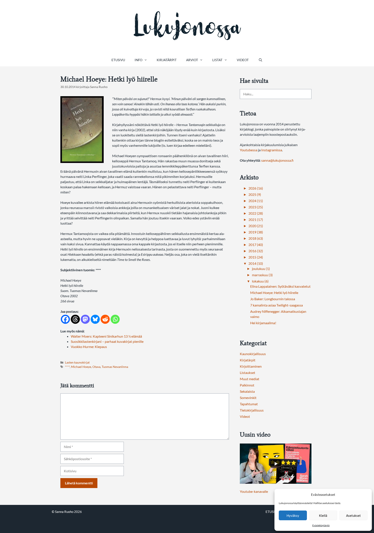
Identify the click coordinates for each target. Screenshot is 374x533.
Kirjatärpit (167, 60)
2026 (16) (255, 188)
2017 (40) (255, 245)
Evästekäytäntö (321, 525)
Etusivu (118, 60)
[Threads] (75, 319)
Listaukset (247, 372)
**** (67, 367)
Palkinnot (247, 385)
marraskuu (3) (262, 275)
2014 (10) (255, 263)
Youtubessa (249, 150)
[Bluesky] (95, 319)
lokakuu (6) (260, 281)
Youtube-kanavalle (254, 491)
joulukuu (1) (261, 268)
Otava (96, 367)
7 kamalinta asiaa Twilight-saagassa (276, 305)
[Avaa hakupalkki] (260, 59)
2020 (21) (255, 226)
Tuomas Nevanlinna (115, 367)
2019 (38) (255, 232)
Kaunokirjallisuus (253, 354)
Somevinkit (248, 398)
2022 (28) (255, 213)
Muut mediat (249, 379)
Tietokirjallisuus (252, 410)
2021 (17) (255, 219)
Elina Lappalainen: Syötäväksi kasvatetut (280, 286)
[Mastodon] (85, 319)
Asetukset (353, 515)
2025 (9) (254, 194)
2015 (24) (255, 257)
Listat (217, 60)
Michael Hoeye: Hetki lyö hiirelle (274, 292)
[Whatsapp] (115, 319)
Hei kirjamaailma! (263, 323)
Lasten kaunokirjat (77, 362)
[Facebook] (65, 319)
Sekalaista (247, 391)
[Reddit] (105, 319)
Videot (243, 60)
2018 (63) (255, 238)
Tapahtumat (249, 404)
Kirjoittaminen (251, 366)
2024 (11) (255, 201)
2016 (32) (255, 251)
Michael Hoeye (81, 367)
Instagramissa (271, 150)
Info (138, 60)
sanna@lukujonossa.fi (277, 160)
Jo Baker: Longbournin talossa (272, 299)
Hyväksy (293, 515)
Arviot (192, 60)
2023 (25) (255, 207)
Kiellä (323, 515)
